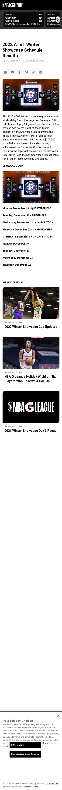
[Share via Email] (13, 72)
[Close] (58, 715)
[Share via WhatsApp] (34, 72)
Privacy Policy (31, 787)
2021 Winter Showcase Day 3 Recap (30, 431)
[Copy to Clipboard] (6, 72)
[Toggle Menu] (58, 5)
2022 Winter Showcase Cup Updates (30, 327)
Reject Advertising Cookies (25, 754)
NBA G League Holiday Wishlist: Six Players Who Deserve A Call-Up (30, 379)
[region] (31, 750)
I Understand (18, 745)
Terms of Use (51, 783)
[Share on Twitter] (27, 72)
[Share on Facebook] (20, 72)
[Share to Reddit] (41, 72)
